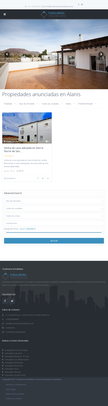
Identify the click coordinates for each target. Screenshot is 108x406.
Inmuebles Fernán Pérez (15, 375)
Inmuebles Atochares (14, 365)
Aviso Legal (10, 389)
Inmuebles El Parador (14, 362)
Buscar (54, 240)
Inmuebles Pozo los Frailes (16, 350)
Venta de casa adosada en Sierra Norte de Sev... (23, 149)
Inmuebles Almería (13, 372)
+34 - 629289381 (34, 6)
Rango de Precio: (11, 229)
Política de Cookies (14, 398)
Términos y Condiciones (16, 384)
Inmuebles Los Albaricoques (17, 359)
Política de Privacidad (15, 394)
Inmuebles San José (13, 353)
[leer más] (15, 166)
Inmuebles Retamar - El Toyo (17, 356)
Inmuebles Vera (11, 369)
